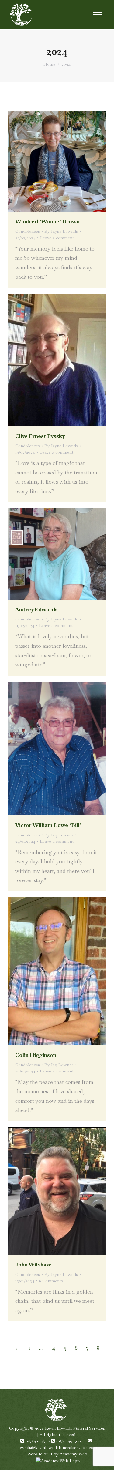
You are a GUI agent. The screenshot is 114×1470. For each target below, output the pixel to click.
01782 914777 (38, 1441)
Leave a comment (57, 237)
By (61, 231)
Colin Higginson (35, 1054)
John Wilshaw (33, 1264)
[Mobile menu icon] (98, 15)
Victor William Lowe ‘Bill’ (48, 824)
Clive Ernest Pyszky (40, 435)
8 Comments (51, 1280)
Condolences (27, 231)
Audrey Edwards (36, 609)
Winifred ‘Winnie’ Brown (47, 221)
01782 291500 (69, 1441)
